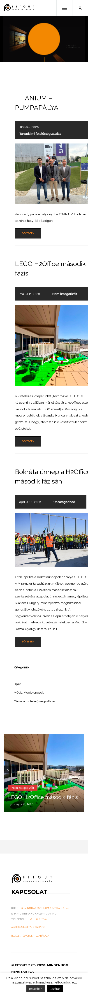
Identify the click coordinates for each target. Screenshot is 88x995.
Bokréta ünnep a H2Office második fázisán (44, 794)
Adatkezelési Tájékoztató (27, 927)
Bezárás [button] (55, 988)
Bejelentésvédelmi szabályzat (31, 936)
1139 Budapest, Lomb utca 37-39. (45, 908)
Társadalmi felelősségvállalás (40, 133)
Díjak (17, 684)
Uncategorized (64, 502)
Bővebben (28, 233)
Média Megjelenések (29, 692)
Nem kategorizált (64, 294)
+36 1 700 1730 (37, 919)
